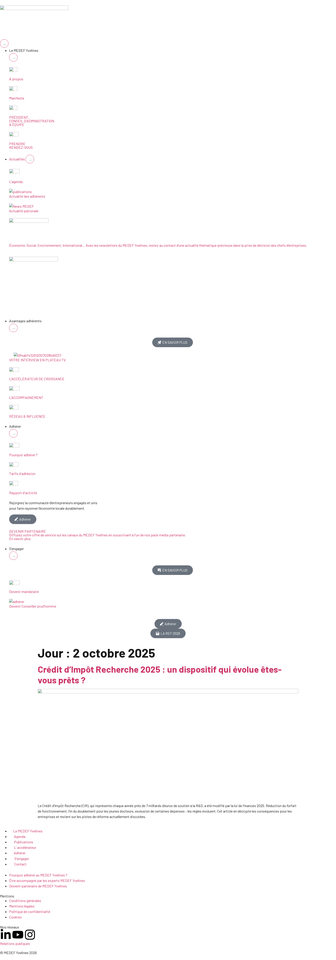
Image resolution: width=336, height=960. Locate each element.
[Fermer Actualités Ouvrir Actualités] (30, 159)
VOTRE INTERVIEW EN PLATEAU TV (37, 360)
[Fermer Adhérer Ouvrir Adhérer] (13, 433)
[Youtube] (18, 934)
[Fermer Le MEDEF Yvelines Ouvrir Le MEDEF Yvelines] (13, 57)
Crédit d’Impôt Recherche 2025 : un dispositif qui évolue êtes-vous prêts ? (160, 674)
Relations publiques (15, 943)
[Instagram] (30, 934)
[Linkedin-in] (5, 934)
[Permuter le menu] (4, 43)
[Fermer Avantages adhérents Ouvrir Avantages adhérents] (13, 328)
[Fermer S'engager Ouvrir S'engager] (13, 555)
